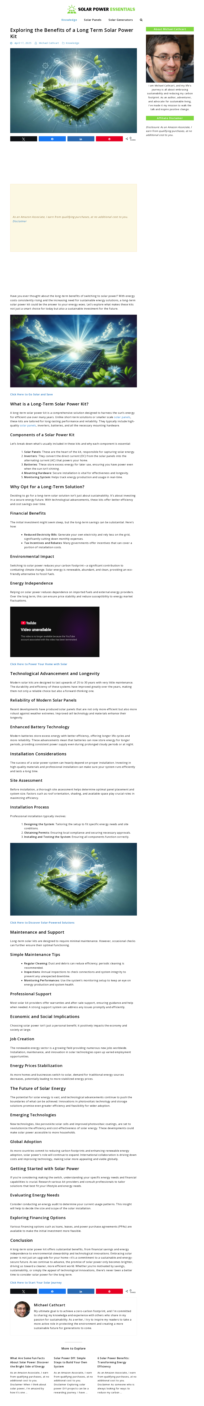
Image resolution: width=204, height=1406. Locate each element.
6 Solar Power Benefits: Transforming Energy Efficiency (113, 1362)
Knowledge (69, 20)
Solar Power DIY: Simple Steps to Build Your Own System (70, 1362)
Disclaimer (20, 221)
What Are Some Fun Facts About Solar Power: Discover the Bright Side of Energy (29, 1362)
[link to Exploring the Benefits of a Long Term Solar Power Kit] (73, 90)
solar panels (122, 417)
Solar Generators (121, 20)
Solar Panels (93, 20)
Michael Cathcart (49, 42)
